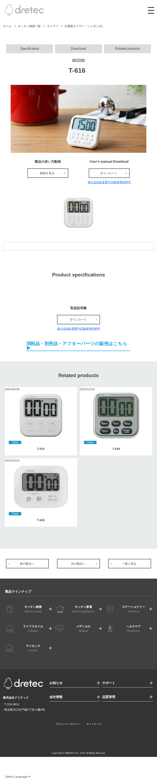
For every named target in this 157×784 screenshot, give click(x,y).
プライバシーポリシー (68, 724)
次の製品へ (78, 563)
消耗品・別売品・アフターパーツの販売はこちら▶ (76, 346)
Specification (29, 48)
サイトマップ (93, 724)
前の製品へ (27, 563)
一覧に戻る (129, 563)
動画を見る (47, 173)
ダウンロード (108, 173)
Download (78, 48)
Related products (127, 48)
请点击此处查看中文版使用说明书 (109, 182)
